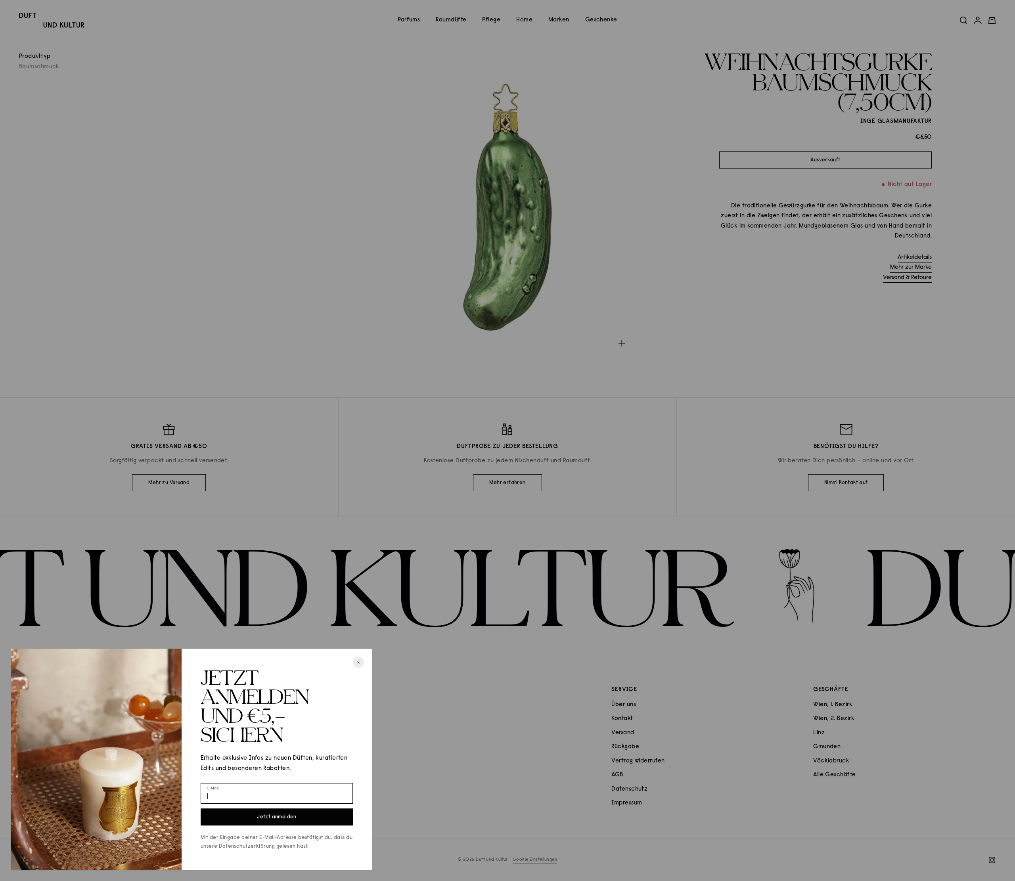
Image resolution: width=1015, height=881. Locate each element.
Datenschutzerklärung (247, 846)
